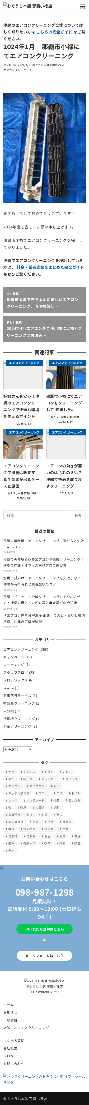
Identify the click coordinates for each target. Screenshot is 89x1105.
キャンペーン (13, 657)
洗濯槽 (12, 836)
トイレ (75, 793)
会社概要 (10, 1048)
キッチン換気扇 (19, 793)
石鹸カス (29, 843)
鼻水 (11, 850)
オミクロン (37, 786)
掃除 (50, 822)
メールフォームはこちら (44, 955)
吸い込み (75, 800)
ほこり (27, 779)
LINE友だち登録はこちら (44, 929)
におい (66, 772)
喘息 (23, 807)
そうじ (48, 772)
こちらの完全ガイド (54, 32)
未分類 (8, 710)
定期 (56, 807)
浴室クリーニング (17, 726)
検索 (78, 515)
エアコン (14, 786)
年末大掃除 (15, 822)
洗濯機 (30, 836)
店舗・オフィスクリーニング (26, 1027)
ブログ (8, 1056)
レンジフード (35, 800)
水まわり (29, 829)
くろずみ (29, 772)
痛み (11, 843)
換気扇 (66, 822)
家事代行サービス (17, 695)
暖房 (11, 829)
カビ (56, 786)
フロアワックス (15, 680)
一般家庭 (10, 1020)
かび (11, 772)
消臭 (62, 836)
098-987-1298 (44, 892)
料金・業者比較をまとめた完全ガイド (50, 267)
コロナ (42, 793)
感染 (36, 822)
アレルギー (48, 779)
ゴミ (59, 793)
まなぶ (8, 687)
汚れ (65, 829)
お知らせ (10, 1012)
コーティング (13, 664)
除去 (62, 843)
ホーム (8, 1004)
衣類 (47, 843)
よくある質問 (13, 1040)
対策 (45, 814)
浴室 (47, 836)
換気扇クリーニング (19, 703)
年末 (59, 814)
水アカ (48, 829)
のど (11, 779)
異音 (77, 836)
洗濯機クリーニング (19, 718)
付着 (56, 800)
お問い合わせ (13, 1063)
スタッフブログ (15, 672)
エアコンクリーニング (17, 70)
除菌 (77, 843)
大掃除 (39, 807)
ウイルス (72, 779)
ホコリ (12, 800)
